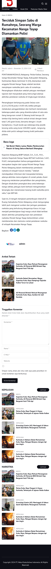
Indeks (15, 9)
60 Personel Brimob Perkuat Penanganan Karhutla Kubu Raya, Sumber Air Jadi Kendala (31, 295)
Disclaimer (6, 9)
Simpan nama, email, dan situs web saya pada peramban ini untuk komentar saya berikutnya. (24, 372)
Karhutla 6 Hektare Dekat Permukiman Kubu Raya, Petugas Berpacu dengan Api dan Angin (31, 442)
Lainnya (43, 390)
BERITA (18, 394)
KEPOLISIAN (20, 409)
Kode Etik (24, 9)
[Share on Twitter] (14, 230)
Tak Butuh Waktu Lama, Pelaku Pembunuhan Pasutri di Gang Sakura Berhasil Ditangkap (25, 147)
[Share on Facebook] (11, 230)
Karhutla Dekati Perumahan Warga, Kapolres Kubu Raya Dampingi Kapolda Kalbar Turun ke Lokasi (31, 280)
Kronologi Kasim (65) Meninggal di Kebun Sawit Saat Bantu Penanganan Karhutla (32, 426)
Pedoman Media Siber (39, 9)
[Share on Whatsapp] (18, 230)
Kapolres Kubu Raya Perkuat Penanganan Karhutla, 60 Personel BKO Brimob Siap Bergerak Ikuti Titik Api (31, 266)
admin (10, 68)
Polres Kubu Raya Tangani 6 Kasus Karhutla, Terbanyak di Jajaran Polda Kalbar (32, 412)
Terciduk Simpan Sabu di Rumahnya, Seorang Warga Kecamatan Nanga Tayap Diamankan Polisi (21, 27)
